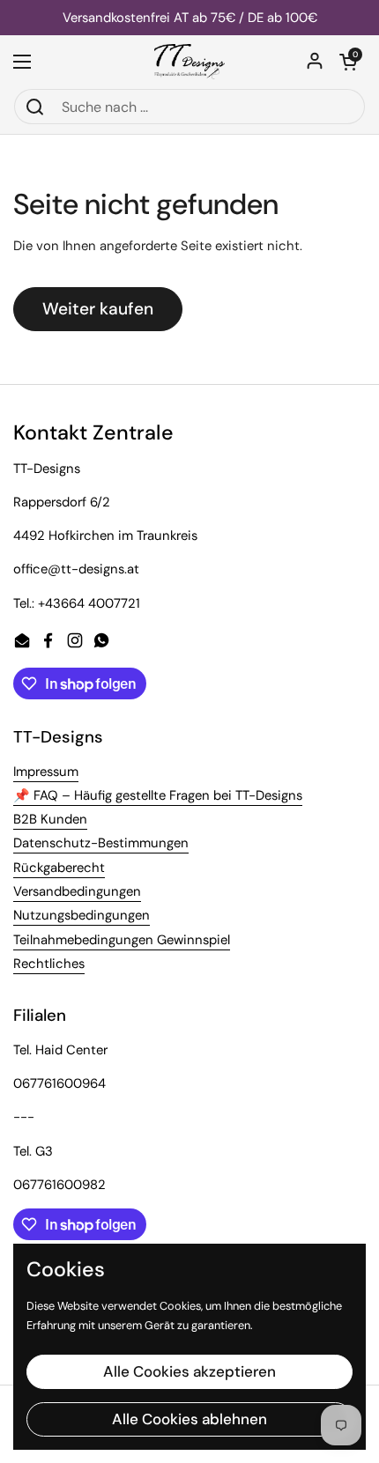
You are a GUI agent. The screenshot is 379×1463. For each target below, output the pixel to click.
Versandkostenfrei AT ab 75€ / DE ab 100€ (190, 18)
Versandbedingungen (77, 891)
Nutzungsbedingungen (81, 915)
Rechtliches (49, 963)
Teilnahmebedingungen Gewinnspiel (121, 940)
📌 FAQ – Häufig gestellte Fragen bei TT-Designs (157, 795)
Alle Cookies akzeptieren (189, 1371)
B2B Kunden (50, 819)
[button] (348, 61)
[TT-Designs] (190, 61)
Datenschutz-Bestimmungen (101, 843)
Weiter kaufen (97, 309)
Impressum (45, 771)
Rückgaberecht (59, 867)
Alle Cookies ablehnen (189, 1419)
